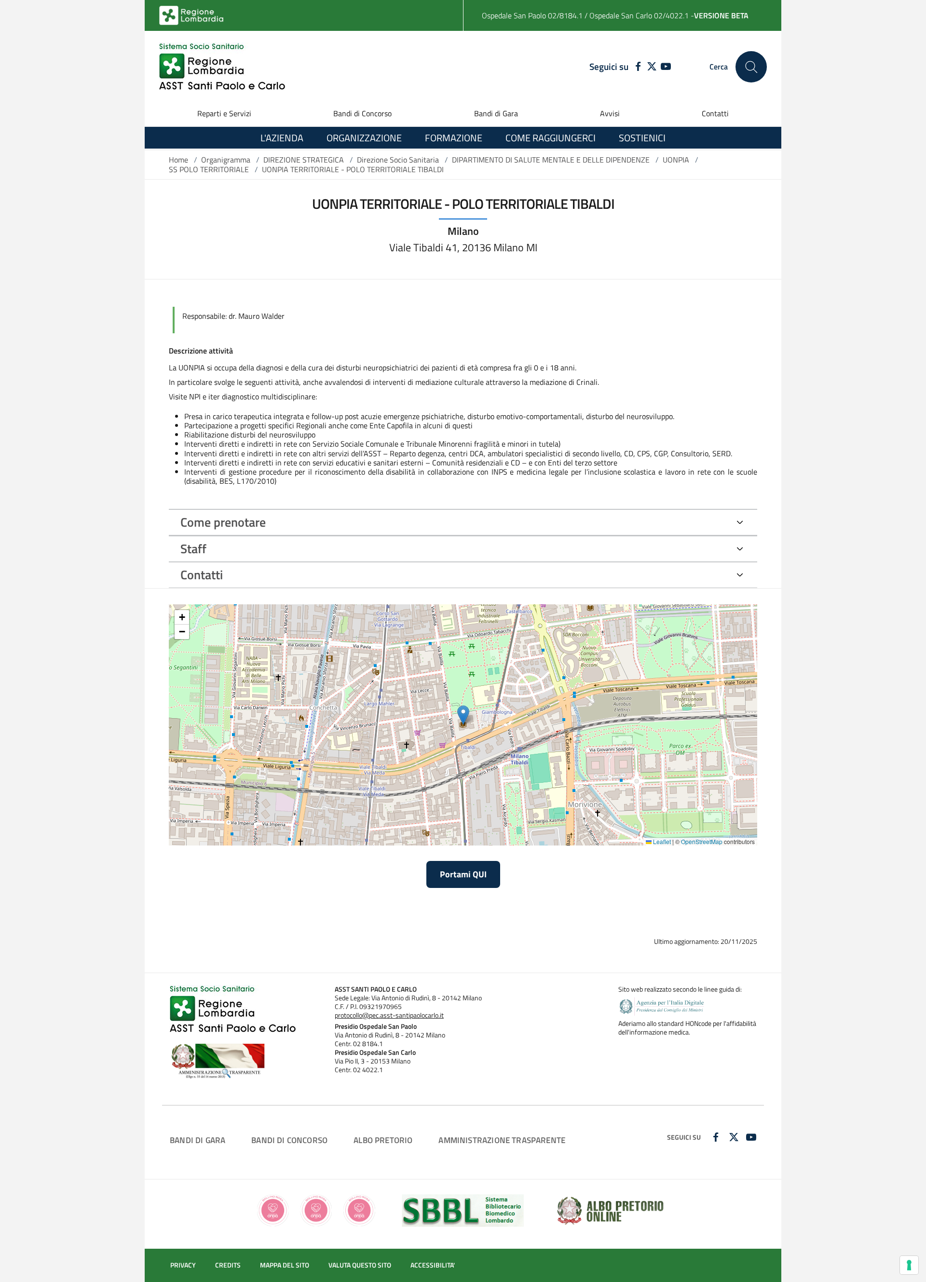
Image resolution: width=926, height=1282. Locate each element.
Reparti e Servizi (224, 113)
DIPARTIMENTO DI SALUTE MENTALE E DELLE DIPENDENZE (551, 159)
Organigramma (225, 159)
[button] (463, 715)
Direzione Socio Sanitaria (398, 159)
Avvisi (610, 113)
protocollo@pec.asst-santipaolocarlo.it (389, 1015)
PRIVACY (183, 1265)
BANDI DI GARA (197, 1139)
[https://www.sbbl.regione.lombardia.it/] (463, 1209)
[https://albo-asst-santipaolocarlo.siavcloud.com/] (610, 1209)
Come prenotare (223, 522)
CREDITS (228, 1265)
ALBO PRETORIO (383, 1139)
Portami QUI (463, 874)
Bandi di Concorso (362, 113)
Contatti (715, 113)
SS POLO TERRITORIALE (209, 169)
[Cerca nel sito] (751, 66)
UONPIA (676, 159)
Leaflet (661, 841)
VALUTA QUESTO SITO (359, 1265)
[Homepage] (222, 66)
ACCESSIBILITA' (432, 1265)
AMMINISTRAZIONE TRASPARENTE (501, 1139)
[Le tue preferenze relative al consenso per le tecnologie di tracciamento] (909, 1265)
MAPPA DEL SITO (284, 1265)
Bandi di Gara (496, 113)
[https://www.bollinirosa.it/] (316, 1209)
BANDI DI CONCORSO (289, 1139)
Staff (193, 548)
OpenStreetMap (701, 841)
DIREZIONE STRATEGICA (303, 159)
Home (178, 159)
